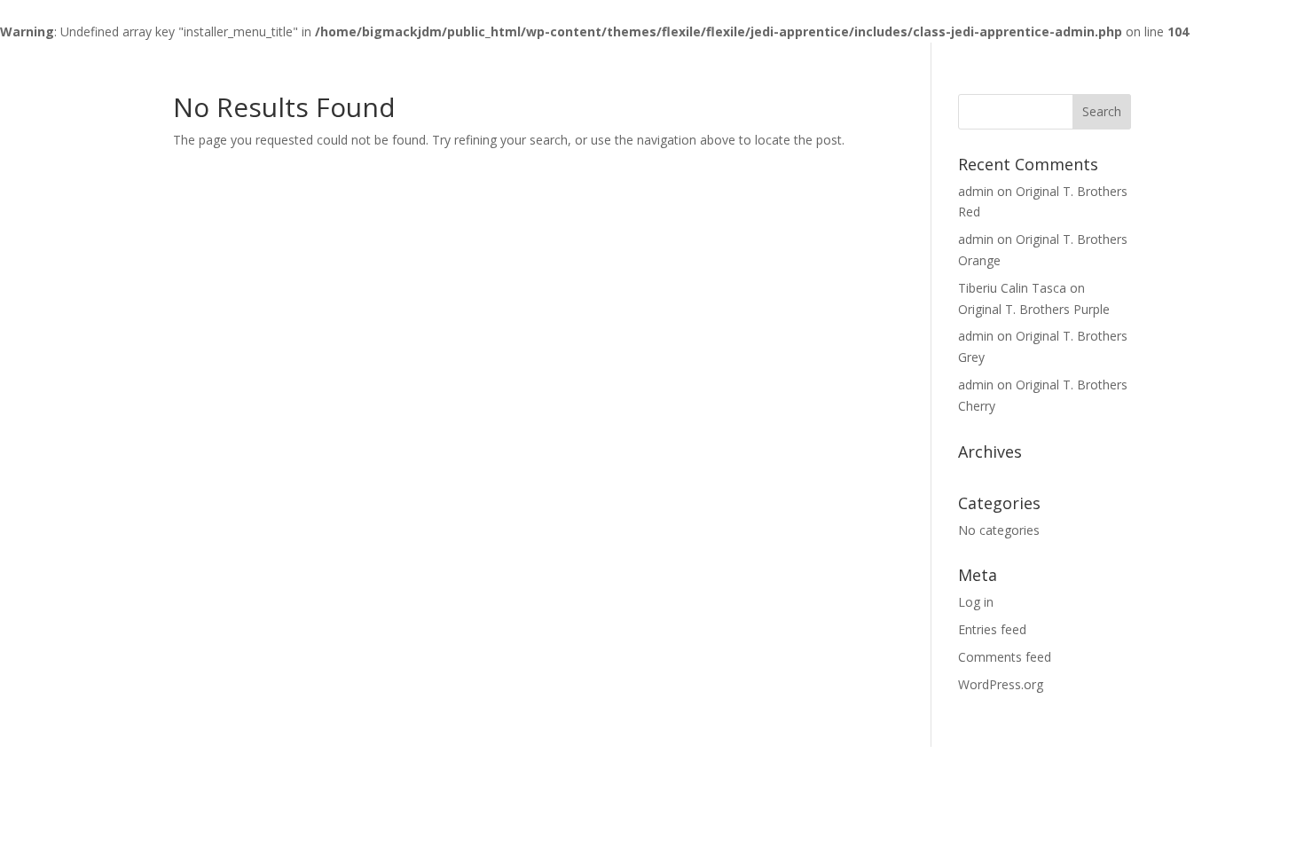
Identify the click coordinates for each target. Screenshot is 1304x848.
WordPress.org (1000, 684)
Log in (976, 601)
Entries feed (992, 629)
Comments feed (1004, 656)
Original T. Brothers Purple (1034, 309)
